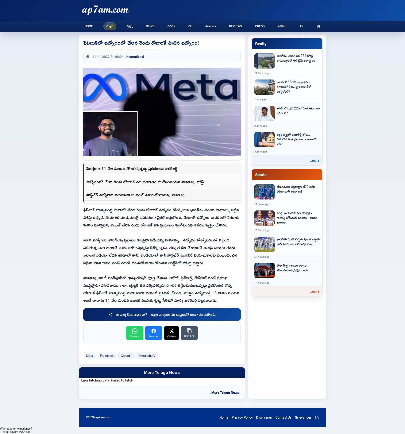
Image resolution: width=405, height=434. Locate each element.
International (135, 56)
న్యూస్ (109, 26)
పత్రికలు (282, 26)
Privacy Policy (242, 417)
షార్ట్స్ (130, 26)
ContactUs (283, 417)
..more (314, 160)
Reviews (235, 26)
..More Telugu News (224, 392)
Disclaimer (264, 417)
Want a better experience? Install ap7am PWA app (16, 430)
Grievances (303, 417)
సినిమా (171, 26)
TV (301, 26)
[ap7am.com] (105, 10)
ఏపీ (190, 26)
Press (260, 26)
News (150, 26)
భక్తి (318, 26)
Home (89, 26)
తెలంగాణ (210, 26)
